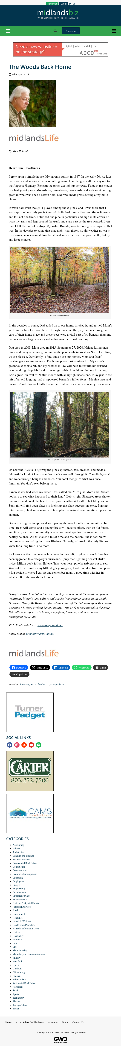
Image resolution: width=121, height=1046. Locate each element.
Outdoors (17, 968)
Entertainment (19, 892)
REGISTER (52, 4)
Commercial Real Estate (25, 863)
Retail (15, 990)
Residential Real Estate (24, 983)
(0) (73, 3)
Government (19, 913)
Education (18, 877)
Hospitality (18, 935)
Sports (16, 994)
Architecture (19, 852)
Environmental (20, 899)
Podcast (16, 975)
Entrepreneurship (21, 895)
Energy (16, 884)
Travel (16, 1008)
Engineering (19, 888)
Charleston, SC (26, 684)
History (16, 932)
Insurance (17, 939)
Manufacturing (20, 950)
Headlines (18, 917)
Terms (65, 1022)
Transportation (20, 1004)
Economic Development (25, 873)
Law (15, 943)
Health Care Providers (24, 924)
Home (8, 1022)
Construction (19, 866)
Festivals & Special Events (26, 903)
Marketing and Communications (29, 953)
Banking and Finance (23, 855)
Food (15, 910)
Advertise (53, 1022)
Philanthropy (19, 972)
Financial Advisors (22, 906)
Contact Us (78, 1022)
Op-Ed (16, 964)
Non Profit (18, 961)
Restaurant (18, 986)
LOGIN (64, 4)
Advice (16, 848)
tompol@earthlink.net (40, 633)
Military (16, 957)
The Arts (17, 1001)
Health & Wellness (22, 921)
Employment (19, 881)
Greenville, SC (57, 684)
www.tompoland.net (50, 625)
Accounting (18, 844)
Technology (18, 997)
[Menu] (8, 31)
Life (15, 946)
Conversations (20, 870)
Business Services (21, 859)
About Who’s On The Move (30, 1022)
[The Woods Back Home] (33, 104)
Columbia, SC (42, 684)
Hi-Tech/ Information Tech (26, 928)
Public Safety (19, 979)
